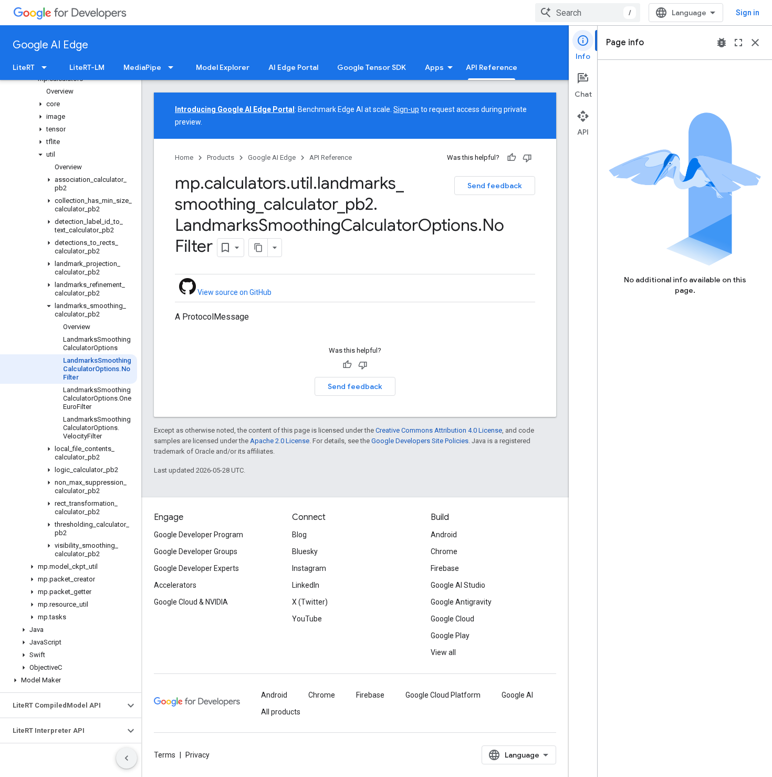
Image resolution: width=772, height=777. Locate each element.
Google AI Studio (458, 585)
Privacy (197, 755)
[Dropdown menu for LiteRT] (47, 67)
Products (220, 157)
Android (444, 534)
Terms (164, 755)
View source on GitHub (234, 292)
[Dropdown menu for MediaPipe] (173, 67)
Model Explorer (222, 67)
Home (184, 157)
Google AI (517, 695)
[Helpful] (511, 158)
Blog (299, 534)
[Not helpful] (527, 158)
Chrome (444, 551)
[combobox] (587, 12)
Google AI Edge (50, 45)
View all (443, 652)
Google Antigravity (461, 602)
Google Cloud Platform (443, 695)
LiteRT (24, 67)
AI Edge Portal (293, 67)
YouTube (307, 619)
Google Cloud (452, 619)
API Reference (491, 67)
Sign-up (406, 109)
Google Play (450, 635)
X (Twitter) (310, 602)
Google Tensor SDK (371, 67)
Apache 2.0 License (279, 441)
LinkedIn (305, 585)
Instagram (309, 568)
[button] (68, 104)
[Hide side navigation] (126, 758)
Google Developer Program (198, 534)
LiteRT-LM (87, 67)
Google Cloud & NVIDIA (191, 602)
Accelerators (175, 585)
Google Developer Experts (196, 568)
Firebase (445, 568)
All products (280, 712)
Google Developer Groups (195, 551)
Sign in (747, 12)
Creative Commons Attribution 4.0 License (438, 430)
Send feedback (494, 185)
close (755, 42)
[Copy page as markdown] (258, 248)
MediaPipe (142, 67)
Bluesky (305, 551)
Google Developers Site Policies (419, 441)
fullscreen (738, 42)
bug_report (721, 42)
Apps (434, 67)
